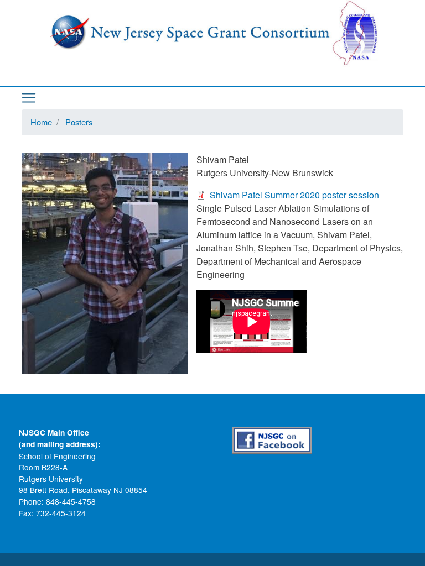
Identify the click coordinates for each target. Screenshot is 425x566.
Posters (78, 122)
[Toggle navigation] (28, 98)
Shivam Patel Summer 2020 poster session (294, 194)
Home (41, 122)
